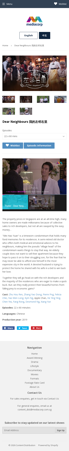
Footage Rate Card (34, 382)
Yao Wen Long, (16, 297)
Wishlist (62, 3)
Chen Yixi (7, 301)
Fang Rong (18, 301)
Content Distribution (25, 445)
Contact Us (53, 398)
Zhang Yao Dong (33, 294)
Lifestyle (34, 366)
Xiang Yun (46, 301)
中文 (44, 35)
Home (5, 45)
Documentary (34, 370)
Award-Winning (34, 357)
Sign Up (61, 430)
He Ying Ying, (54, 297)
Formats (34, 378)
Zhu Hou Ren (16, 294)
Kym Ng (29, 297)
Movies (34, 374)
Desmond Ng (32, 301)
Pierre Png (48, 294)
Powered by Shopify (48, 445)
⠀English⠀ (28, 35)
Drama (34, 361)
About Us (34, 386)
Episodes (7, 130)
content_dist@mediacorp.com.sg (35, 409)
